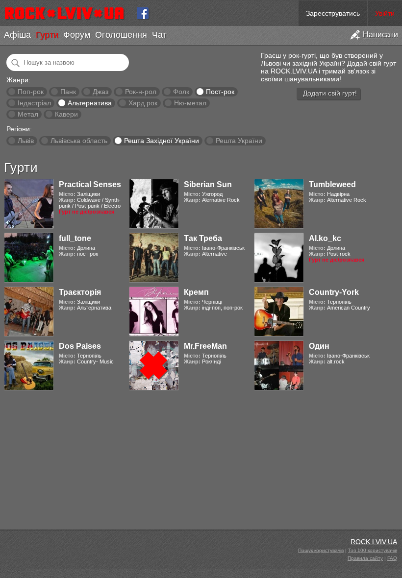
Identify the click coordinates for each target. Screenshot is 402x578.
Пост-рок (220, 92)
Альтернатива (90, 103)
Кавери (66, 114)
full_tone (75, 238)
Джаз (100, 92)
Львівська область (78, 140)
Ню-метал (190, 103)
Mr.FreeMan (205, 346)
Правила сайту (365, 558)
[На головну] (68, 13)
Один (319, 346)
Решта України (239, 140)
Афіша (17, 35)
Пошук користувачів (321, 550)
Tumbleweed (332, 184)
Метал (28, 114)
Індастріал (34, 103)
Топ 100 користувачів (372, 550)
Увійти (385, 13)
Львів (26, 140)
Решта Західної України (161, 140)
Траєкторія (80, 292)
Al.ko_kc (325, 238)
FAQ (392, 558)
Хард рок (142, 103)
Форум (76, 35)
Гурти (47, 35)
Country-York (334, 292)
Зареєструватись (333, 13)
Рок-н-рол (140, 92)
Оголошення (121, 35)
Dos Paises (80, 346)
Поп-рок (31, 92)
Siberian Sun (208, 184)
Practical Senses (90, 184)
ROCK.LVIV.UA (374, 542)
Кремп (196, 292)
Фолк (181, 92)
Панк (68, 92)
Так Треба (203, 238)
